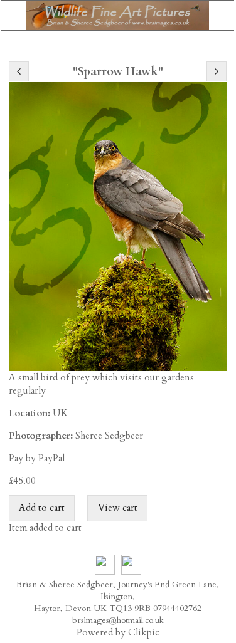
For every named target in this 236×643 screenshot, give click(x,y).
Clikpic (143, 632)
